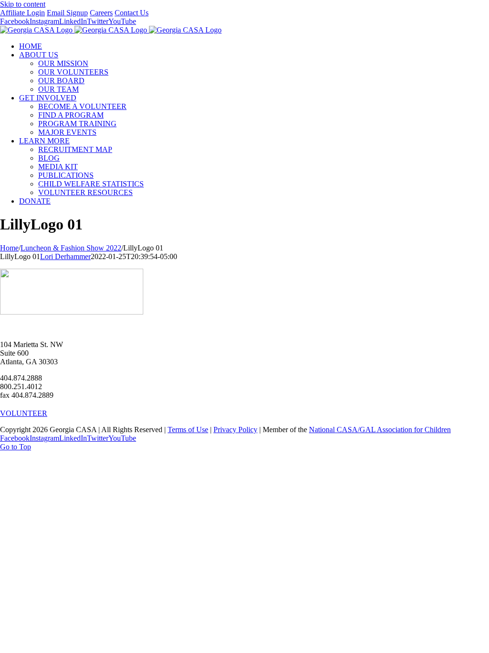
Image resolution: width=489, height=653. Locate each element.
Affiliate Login (22, 13)
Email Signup (67, 13)
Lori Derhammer (65, 256)
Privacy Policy (235, 429)
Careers (101, 13)
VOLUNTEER (23, 413)
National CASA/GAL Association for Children (380, 429)
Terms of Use (188, 429)
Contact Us (132, 13)
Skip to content (22, 4)
